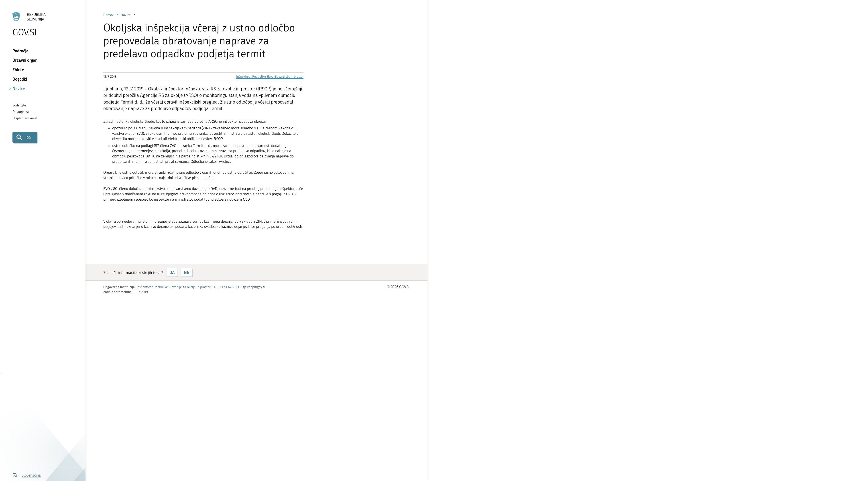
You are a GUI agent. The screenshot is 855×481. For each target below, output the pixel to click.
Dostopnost (20, 112)
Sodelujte (19, 105)
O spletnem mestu (25, 118)
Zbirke (18, 70)
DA (172, 272)
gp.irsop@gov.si (253, 287)
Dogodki (19, 79)
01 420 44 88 (226, 287)
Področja (20, 51)
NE (186, 272)
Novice (18, 89)
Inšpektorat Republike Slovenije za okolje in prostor (269, 77)
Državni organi (25, 60)
